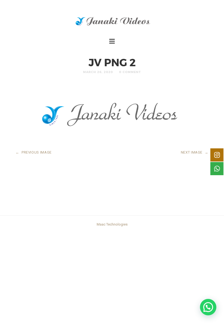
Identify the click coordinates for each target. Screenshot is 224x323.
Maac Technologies (112, 224)
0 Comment (130, 72)
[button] (208, 307)
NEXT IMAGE (194, 152)
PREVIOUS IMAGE (34, 152)
